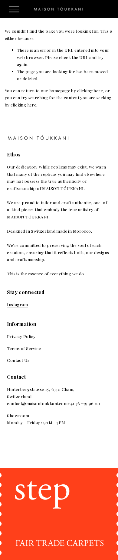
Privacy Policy (21, 336)
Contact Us (18, 360)
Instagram (17, 304)
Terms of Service (24, 348)
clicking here (90, 90)
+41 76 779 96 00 (83, 403)
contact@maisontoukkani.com (37, 403)
